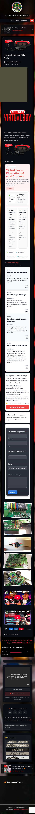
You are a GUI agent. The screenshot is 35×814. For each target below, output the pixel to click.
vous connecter (15, 652)
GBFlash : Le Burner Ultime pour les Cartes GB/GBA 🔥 (22, 767)
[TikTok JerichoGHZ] (25, 712)
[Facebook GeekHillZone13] (20, 712)
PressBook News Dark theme (21, 809)
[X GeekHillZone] (15, 712)
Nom (9, 446)
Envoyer (12, 492)
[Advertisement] (13, 84)
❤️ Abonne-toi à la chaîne (17, 694)
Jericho (18, 62)
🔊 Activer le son (17, 689)
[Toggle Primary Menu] (32, 20)
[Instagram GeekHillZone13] (10, 712)
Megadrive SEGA (17, 30)
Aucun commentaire (12, 65)
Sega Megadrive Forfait (19, 28)
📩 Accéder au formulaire (17, 407)
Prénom (10, 439)
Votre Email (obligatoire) (17, 452)
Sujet (10, 464)
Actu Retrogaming (17, 771)
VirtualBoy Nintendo (12, 634)
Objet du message (14, 475)
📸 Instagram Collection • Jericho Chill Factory (16, 726)
